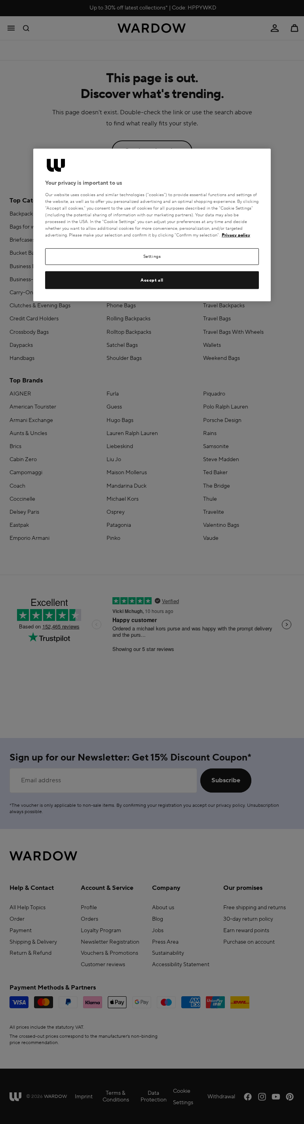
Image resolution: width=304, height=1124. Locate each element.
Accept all (152, 280)
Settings (152, 256)
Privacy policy (236, 235)
